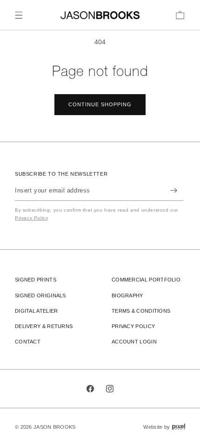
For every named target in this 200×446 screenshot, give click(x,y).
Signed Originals (40, 295)
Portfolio (146, 279)
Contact (27, 341)
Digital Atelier (36, 311)
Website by (164, 427)
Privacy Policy (31, 217)
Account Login (134, 341)
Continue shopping (100, 104)
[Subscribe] (173, 190)
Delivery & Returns (44, 326)
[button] (18, 15)
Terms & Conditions (141, 311)
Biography (127, 295)
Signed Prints (35, 279)
